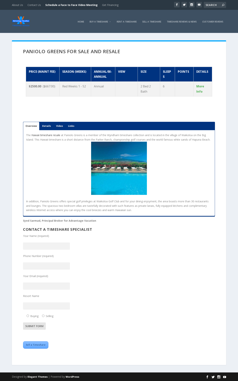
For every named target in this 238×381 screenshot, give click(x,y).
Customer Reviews (212, 22)
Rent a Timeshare (127, 22)
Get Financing (110, 5)
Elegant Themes (38, 376)
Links (71, 126)
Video (59, 126)
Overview (31, 126)
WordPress (72, 376)
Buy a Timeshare (99, 22)
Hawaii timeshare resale (45, 135)
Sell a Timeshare (36, 344)
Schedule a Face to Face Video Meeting (71, 5)
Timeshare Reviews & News (182, 22)
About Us (17, 5)
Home (81, 22)
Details (46, 126)
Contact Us (34, 5)
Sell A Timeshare (151, 22)
